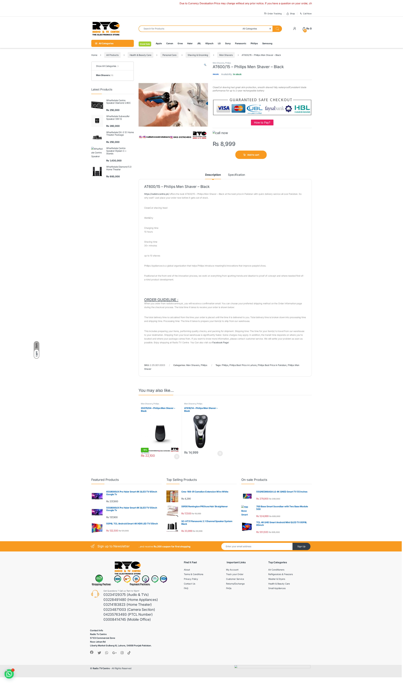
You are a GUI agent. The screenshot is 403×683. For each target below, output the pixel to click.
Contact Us (189, 583)
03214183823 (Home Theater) (127, 604)
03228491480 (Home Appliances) (130, 600)
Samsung (267, 43)
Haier (190, 43)
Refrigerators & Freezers (280, 574)
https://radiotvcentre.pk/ (156, 194)
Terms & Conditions (193, 574)
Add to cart (253, 154)
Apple (159, 43)
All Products (112, 55)
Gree (180, 43)
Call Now (307, 13)
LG (219, 43)
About (187, 569)
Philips (254, 43)
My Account (232, 569)
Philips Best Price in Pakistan (272, 365)
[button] (205, 65)
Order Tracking (274, 13)
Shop (292, 13)
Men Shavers (226, 55)
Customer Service (235, 579)
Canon (169, 43)
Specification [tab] (236, 174)
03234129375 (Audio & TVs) (126, 595)
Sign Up (301, 546)
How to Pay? (262, 122)
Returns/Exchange (235, 583)
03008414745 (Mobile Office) (127, 619)
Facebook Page (220, 342)
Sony (227, 43)
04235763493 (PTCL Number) (128, 614)
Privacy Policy (191, 579)
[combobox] (190, 28)
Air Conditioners (276, 569)
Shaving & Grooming (198, 55)
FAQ (186, 588)
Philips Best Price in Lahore (242, 365)
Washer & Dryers (276, 579)
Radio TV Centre (101, 668)
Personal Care (169, 55)
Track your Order (234, 574)
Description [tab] (213, 174)
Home (94, 55)
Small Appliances (277, 588)
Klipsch (209, 43)
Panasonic (240, 43)
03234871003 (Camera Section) (129, 609)
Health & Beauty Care (140, 55)
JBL (199, 43)
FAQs (228, 588)
